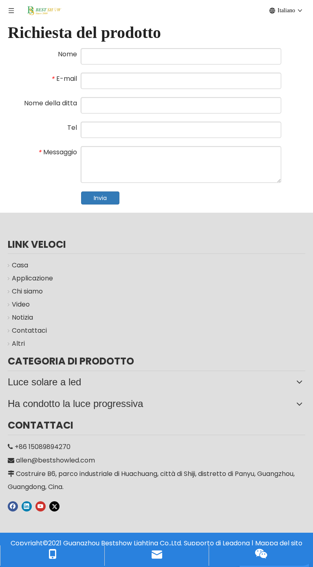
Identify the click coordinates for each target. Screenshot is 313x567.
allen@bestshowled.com (55, 460)
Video (21, 304)
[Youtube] (40, 506)
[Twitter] (54, 506)
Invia (100, 198)
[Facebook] (13, 506)
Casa (20, 265)
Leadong (236, 543)
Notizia (22, 317)
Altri (18, 343)
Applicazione (32, 278)
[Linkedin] (27, 506)
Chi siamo (27, 291)
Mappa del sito (278, 543)
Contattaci (29, 330)
